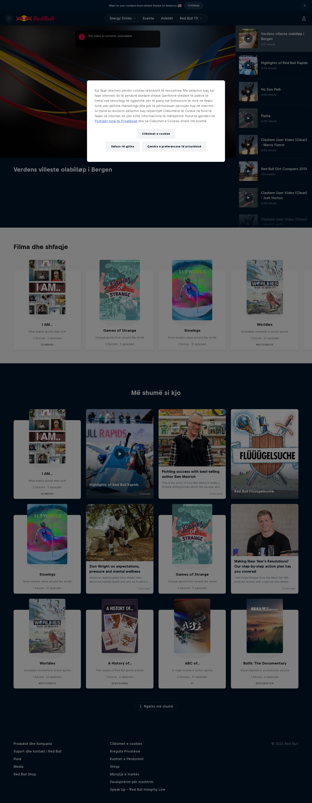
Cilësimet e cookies (156, 133)
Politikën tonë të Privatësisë (116, 121)
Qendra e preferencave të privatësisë (174, 146)
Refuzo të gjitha (122, 146)
